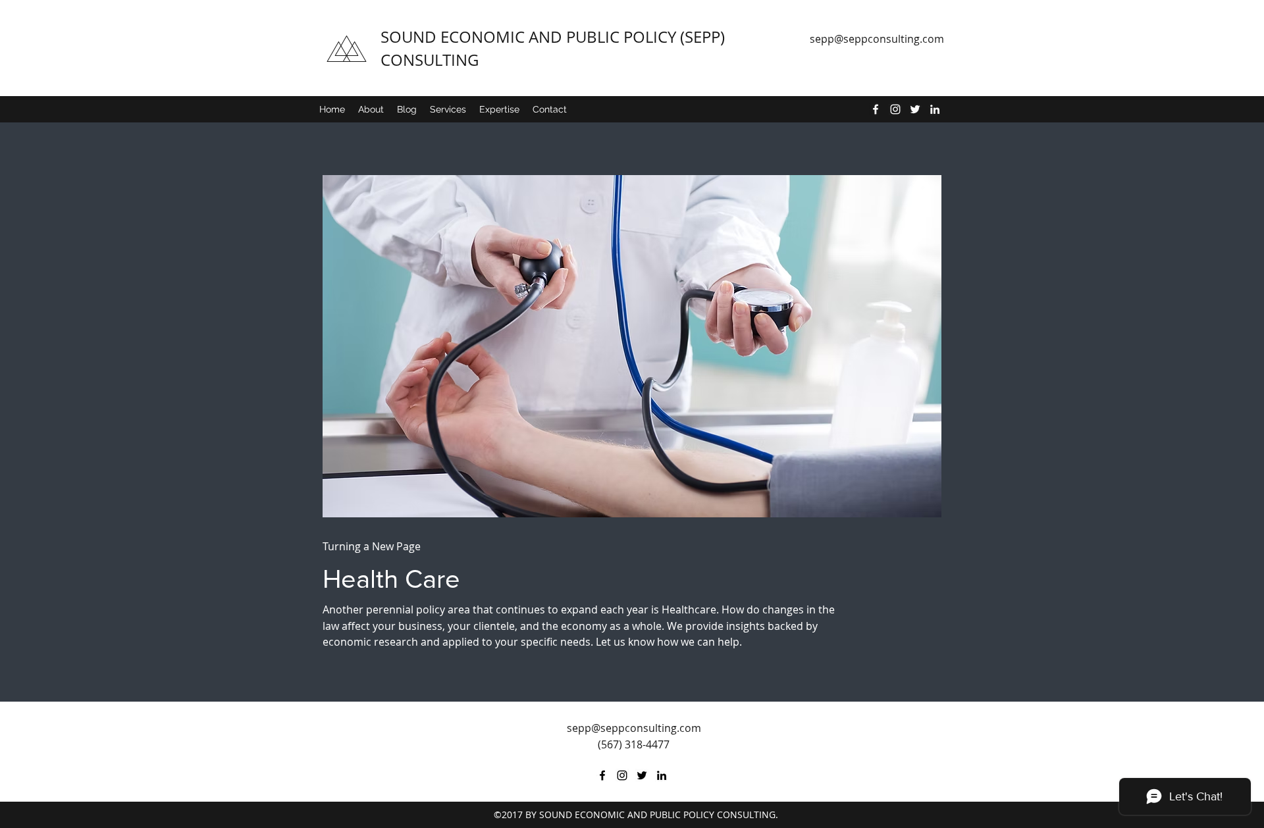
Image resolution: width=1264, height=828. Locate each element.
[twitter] (915, 109)
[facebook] (875, 109)
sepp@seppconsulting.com (877, 39)
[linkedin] (934, 109)
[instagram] (895, 109)
